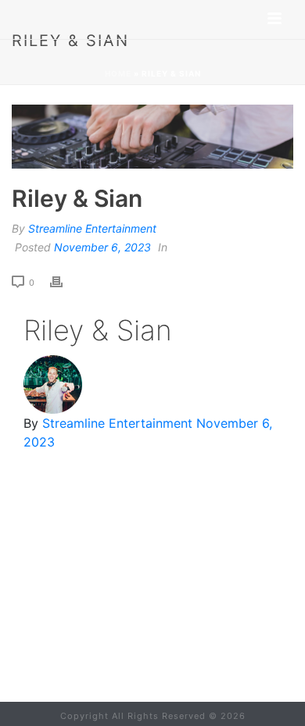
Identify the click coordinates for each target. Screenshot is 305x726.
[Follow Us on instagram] (177, 609)
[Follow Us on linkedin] (147, 609)
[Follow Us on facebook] (116, 609)
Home (118, 73)
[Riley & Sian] (152, 137)
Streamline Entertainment (92, 228)
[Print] (64, 281)
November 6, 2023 (102, 247)
